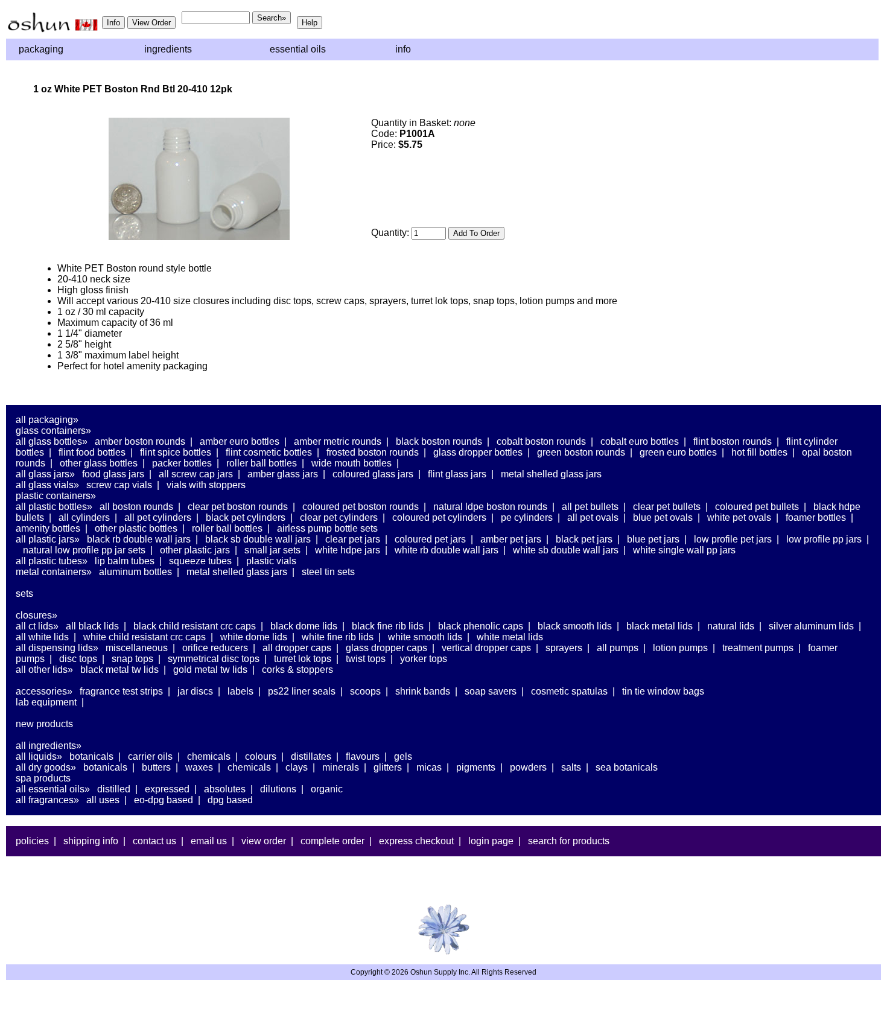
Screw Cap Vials (119, 485)
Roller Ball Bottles (261, 463)
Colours (260, 756)
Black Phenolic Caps (480, 626)
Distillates (311, 756)
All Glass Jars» (45, 474)
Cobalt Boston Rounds (541, 441)
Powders (528, 767)
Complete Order (332, 841)
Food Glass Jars (113, 474)
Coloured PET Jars (430, 539)
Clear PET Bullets (667, 506)
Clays (296, 767)
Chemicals (208, 756)
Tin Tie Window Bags (663, 691)
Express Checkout (416, 841)
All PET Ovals (592, 517)
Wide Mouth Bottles (351, 463)
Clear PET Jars (352, 539)
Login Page (490, 841)
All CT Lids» (37, 626)
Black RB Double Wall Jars (139, 539)
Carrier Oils (150, 756)
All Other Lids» (44, 669)
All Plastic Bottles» (54, 506)
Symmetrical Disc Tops (213, 659)
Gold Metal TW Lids (210, 669)
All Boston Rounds (136, 506)
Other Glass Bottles (99, 463)
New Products (44, 724)
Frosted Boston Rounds (372, 452)
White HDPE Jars (347, 550)
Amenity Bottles (48, 528)
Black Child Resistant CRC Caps (194, 626)
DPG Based (230, 800)
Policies (32, 841)
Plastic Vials (271, 561)
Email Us (209, 841)
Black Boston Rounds (439, 441)
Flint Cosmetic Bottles (269, 452)
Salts (571, 767)
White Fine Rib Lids (338, 637)
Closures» (36, 615)
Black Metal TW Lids (119, 669)
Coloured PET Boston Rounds (360, 506)
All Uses (102, 800)
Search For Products (568, 841)
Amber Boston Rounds (140, 441)
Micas (429, 767)
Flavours (363, 756)
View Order (263, 841)
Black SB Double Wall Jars (258, 539)
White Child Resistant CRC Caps (144, 637)
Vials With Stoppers (206, 485)
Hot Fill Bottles (759, 452)
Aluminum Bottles (135, 572)
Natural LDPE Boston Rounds (490, 506)
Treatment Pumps (757, 648)
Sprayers (563, 648)
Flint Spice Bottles (175, 452)
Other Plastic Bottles (136, 528)
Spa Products (43, 778)
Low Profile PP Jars (824, 539)
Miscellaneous (137, 648)
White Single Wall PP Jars (684, 550)
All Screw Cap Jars (196, 474)
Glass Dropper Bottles (478, 452)
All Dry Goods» (46, 767)
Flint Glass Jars (457, 474)
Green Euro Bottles (678, 452)
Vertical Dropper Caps (486, 648)
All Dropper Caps (296, 648)
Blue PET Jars (653, 539)
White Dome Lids (253, 637)
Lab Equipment (46, 702)
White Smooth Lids (425, 637)
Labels (240, 691)
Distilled (113, 789)
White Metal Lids (510, 637)
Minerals (340, 767)
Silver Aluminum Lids (811, 626)
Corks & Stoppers (297, 669)
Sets (24, 593)
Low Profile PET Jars (733, 539)
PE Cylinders (527, 517)
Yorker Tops (423, 659)
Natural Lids (730, 626)
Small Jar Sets (272, 550)
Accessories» (44, 691)
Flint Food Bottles (92, 452)
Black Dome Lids (303, 626)
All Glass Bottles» (51, 441)
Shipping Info (90, 841)
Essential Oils (298, 49)
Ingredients (168, 49)
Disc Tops (78, 659)
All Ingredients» (48, 745)
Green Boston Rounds (581, 452)
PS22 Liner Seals (301, 691)
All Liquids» (39, 756)
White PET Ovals (739, 517)
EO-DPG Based (163, 800)
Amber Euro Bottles (239, 441)
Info (403, 49)
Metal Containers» (54, 572)
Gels (403, 756)
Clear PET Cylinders (339, 517)
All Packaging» (47, 420)
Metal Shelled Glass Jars (551, 474)
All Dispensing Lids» (57, 648)
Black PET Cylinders (245, 517)
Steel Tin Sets (328, 572)
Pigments (475, 767)
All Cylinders (84, 517)
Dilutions (278, 789)
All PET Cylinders (157, 517)
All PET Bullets (590, 506)
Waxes (199, 767)
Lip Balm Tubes (124, 561)
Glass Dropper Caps (386, 648)
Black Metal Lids (659, 626)
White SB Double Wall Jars (565, 550)
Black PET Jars (584, 539)
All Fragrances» (47, 800)
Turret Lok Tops (302, 659)
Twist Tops (366, 659)
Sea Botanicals (627, 767)
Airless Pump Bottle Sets (327, 528)
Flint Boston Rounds (732, 441)
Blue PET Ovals (663, 517)
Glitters (388, 767)
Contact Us (154, 841)
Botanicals (91, 756)
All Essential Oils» (53, 789)
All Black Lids (92, 626)
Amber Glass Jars (282, 474)
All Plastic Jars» (48, 539)
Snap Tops (132, 659)
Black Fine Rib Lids (388, 626)
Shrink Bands (422, 691)
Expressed (167, 789)
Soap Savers (491, 691)
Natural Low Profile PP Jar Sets (84, 550)
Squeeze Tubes (200, 561)
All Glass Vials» (47, 485)
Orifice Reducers (215, 648)
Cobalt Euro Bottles (639, 441)
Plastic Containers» (56, 496)
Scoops (365, 691)
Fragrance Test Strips (121, 691)
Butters (156, 767)
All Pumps (617, 648)
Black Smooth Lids (575, 626)
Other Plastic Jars (195, 550)
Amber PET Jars (510, 539)
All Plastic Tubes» (51, 561)
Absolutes (225, 789)
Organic (327, 789)
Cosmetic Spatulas (569, 691)
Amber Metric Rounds (337, 441)
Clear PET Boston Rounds (238, 506)
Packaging (41, 49)
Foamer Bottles (816, 517)
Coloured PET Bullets (757, 506)
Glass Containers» (53, 430)
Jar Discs (195, 691)
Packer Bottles (182, 463)
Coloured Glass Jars (372, 474)
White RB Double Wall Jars (446, 550)
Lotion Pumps (680, 648)
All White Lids (42, 637)
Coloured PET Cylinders (439, 517)
